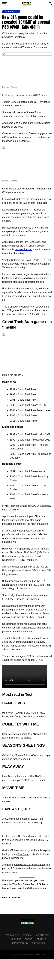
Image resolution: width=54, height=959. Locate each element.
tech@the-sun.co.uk (34, 888)
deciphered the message (26, 199)
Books (28, 939)
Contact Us (38, 943)
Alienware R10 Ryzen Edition (29, 865)
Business (16, 939)
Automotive (42, 935)
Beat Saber (23, 854)
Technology (12, 935)
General (27, 935)
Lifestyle (41, 939)
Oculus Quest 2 (38, 840)
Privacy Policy (20, 943)
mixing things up (23, 249)
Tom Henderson (31, 242)
